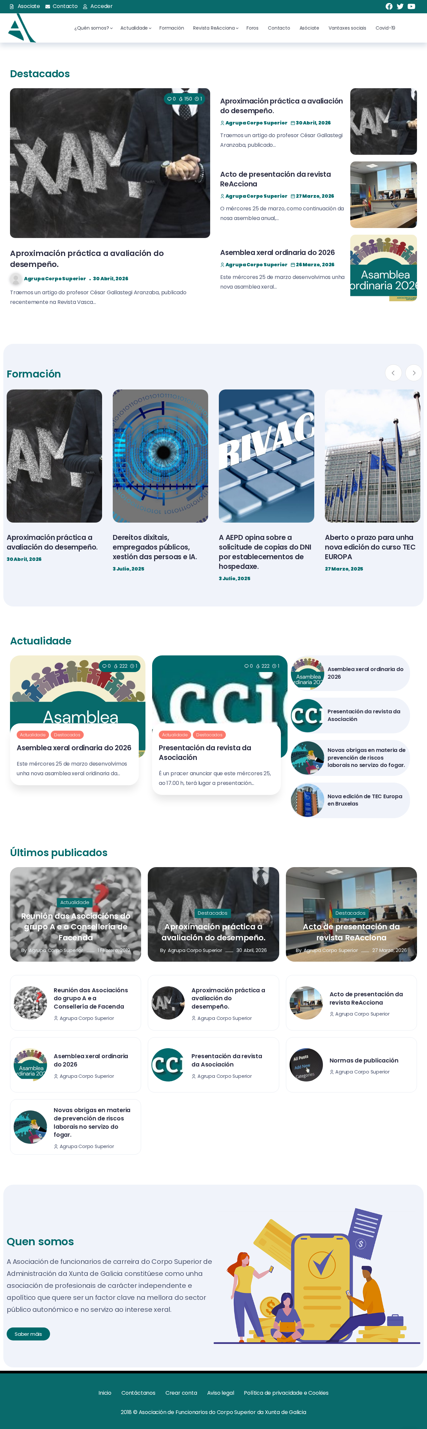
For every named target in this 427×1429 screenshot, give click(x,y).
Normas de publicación (364, 1061)
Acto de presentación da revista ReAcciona (351, 932)
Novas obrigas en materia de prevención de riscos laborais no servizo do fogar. (367, 757)
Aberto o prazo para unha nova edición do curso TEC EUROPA (264, 547)
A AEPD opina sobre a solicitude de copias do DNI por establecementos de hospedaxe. (159, 552)
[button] (393, 372)
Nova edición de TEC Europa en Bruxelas (365, 800)
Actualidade (33, 735)
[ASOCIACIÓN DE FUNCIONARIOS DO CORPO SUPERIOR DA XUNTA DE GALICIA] (21, 27)
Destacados (67, 735)
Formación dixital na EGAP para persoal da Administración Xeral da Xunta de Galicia (370, 552)
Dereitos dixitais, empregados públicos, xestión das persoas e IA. (49, 547)
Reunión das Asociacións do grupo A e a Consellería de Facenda (75, 927)
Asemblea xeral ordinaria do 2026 (277, 252)
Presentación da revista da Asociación (364, 715)
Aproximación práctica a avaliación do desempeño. (213, 932)
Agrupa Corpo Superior (55, 278)
